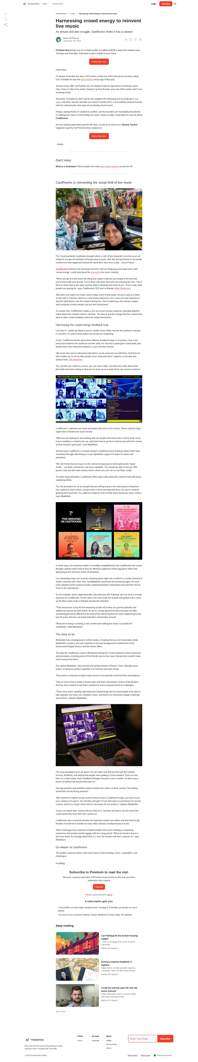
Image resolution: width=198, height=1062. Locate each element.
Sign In (109, 895)
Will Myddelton (76, 359)
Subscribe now (99, 61)
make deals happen (109, 166)
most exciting (87, 79)
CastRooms (62, 269)
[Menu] (175, 3)
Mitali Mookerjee (122, 288)
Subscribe (166, 4)
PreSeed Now (61, 14)
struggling (95, 272)
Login (153, 4)
